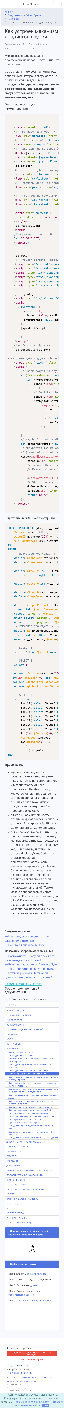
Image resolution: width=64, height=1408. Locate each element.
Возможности (15, 1025)
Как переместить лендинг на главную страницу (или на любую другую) (33, 1078)
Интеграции (13, 1151)
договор (35, 1285)
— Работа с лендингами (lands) (26, 945)
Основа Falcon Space (18, 1015)
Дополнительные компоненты (24, 1175)
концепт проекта (37, 1273)
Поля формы (13, 1044)
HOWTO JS (12, 1208)
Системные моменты (18, 1184)
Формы (10, 1039)
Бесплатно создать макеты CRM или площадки (32, 1353)
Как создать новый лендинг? (21, 1055)
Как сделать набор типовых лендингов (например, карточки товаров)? (32, 1084)
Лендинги (12, 1048)
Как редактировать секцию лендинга (25, 1119)
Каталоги (11, 1156)
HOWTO (10, 1194)
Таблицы (11, 1034)
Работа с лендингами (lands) (21, 1052)
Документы (13, 1165)
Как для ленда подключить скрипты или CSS (29, 1110)
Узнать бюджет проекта (33, 1359)
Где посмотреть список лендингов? (25, 1123)
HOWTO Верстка (15, 1213)
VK (28, 1365)
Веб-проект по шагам (23, 1264)
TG (11, 1365)
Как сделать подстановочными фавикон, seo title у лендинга (32, 1133)
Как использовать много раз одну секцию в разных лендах (32, 1096)
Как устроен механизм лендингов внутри (27, 1074)
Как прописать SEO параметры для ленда (28, 1113)
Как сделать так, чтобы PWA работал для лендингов (33, 1138)
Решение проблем (16, 1218)
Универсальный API (17, 1146)
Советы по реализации (20, 1222)
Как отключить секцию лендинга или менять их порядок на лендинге (30, 1102)
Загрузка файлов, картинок (22, 1199)
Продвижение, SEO (17, 1180)
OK (47, 1405)
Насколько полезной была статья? (23, 983)
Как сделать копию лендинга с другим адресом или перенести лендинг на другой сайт (33, 1090)
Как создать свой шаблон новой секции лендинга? (32, 1116)
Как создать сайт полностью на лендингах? (28, 1071)
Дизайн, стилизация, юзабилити (26, 1142)
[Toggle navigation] (57, 4)
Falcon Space (29, 4)
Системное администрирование (26, 1189)
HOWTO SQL (12, 1203)
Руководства (14, 1020)
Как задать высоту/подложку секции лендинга (30, 1107)
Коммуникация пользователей (25, 1029)
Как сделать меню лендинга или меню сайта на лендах (30, 1127)
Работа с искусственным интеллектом (29, 1170)
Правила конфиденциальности (32, 1401)
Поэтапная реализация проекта (35, 1300)
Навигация (12, 1161)
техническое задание (21, 1294)
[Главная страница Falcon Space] (4, 4)
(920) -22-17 (21, 1372)
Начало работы (15, 1010)
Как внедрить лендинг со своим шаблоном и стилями (29, 1066)
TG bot (20, 1365)
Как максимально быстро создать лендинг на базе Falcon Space (32, 1060)
